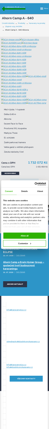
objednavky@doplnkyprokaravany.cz (23, 341)
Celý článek (20, 255)
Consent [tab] (9, 191)
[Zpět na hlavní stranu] (13, 8)
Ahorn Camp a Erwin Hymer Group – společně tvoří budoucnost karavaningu (23, 265)
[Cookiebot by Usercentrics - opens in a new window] (35, 184)
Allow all (24, 236)
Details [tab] (24, 191)
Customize (23, 243)
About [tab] (40, 191)
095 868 (16, 321)
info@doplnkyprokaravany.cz (20, 367)
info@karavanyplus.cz (16, 310)
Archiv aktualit (15, 284)
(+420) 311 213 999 (15, 361)
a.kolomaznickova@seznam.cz (21, 323)
